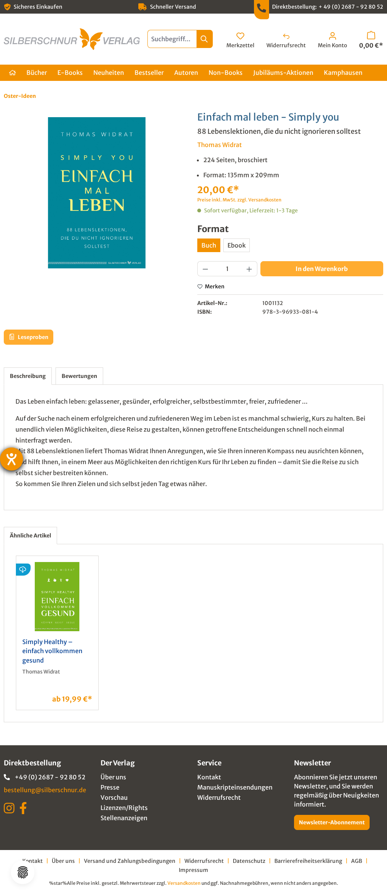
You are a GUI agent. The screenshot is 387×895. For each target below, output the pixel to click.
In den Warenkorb (322, 269)
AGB (356, 861)
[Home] (12, 73)
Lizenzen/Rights (124, 807)
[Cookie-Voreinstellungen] (22, 872)
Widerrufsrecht (219, 797)
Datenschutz (249, 861)
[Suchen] (205, 39)
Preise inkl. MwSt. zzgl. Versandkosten (239, 200)
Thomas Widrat (219, 145)
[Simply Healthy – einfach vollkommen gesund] (57, 596)
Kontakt (209, 777)
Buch (208, 245)
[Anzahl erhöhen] (249, 268)
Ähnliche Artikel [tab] (30, 535)
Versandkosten (184, 883)
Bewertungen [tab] (79, 376)
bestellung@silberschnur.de (45, 790)
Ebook (237, 245)
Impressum (193, 870)
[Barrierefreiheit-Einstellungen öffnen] (11, 459)
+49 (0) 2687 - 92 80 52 (50, 777)
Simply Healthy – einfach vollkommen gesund (52, 651)
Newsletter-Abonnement (332, 822)
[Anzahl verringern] (205, 268)
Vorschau (114, 797)
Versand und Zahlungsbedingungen (129, 861)
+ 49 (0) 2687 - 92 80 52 (351, 6)
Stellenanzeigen (124, 818)
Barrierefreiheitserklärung (308, 861)
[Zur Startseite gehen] (72, 39)
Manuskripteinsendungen (234, 787)
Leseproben (32, 337)
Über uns (113, 777)
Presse (110, 787)
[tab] (28, 376)
